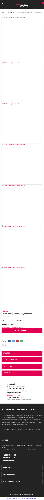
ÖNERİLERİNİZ (7, 366)
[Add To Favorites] (21, 336)
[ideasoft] (11, 499)
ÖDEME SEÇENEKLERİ (10, 360)
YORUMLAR (6, 373)
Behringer (5, 311)
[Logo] (22, 4)
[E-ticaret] (22, 498)
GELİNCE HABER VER (22, 330)
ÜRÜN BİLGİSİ (7, 353)
